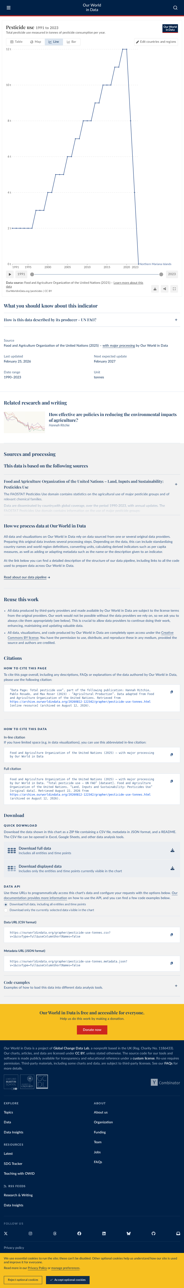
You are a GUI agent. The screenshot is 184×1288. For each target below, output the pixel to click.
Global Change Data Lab (71, 1048)
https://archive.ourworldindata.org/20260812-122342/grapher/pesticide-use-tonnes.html (80, 701)
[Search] (175, 7)
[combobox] (175, 7)
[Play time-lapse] (10, 274)
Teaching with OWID (19, 1173)
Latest (8, 1153)
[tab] (16, 42)
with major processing (119, 345)
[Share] (164, 289)
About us (101, 1112)
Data (7, 1122)
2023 (172, 274)
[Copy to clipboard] (166, 692)
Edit (158, 41)
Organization (103, 1122)
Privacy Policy (37, 1268)
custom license (144, 1058)
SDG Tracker (13, 1164)
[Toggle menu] (8, 7)
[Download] (155, 289)
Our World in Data (92, 7)
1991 (21, 274)
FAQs (168, 1063)
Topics (8, 1112)
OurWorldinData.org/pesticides (24, 291)
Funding (100, 1132)
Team (98, 1142)
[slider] (32, 274)
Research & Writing (18, 1195)
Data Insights (13, 1132)
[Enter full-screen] (174, 289)
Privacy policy (14, 1248)
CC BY (48, 291)
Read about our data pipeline (25, 577)
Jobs (97, 1152)
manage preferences (65, 1268)
